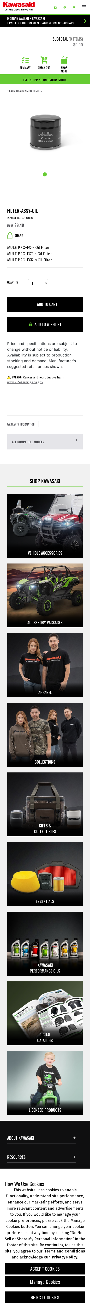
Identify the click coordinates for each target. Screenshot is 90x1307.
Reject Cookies (45, 1297)
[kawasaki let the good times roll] (26, 7)
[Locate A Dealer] (75, 7)
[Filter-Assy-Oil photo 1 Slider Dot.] (45, 174)
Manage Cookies (45, 1281)
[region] (45, 1238)
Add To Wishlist (47, 324)
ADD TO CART (46, 304)
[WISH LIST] (57, 7)
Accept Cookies (45, 1268)
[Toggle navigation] (84, 7)
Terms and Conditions (64, 1251)
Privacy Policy (64, 1257)
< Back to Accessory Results (24, 91)
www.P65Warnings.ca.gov (25, 382)
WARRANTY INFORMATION (21, 424)
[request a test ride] (66, 7)
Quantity (12, 282)
